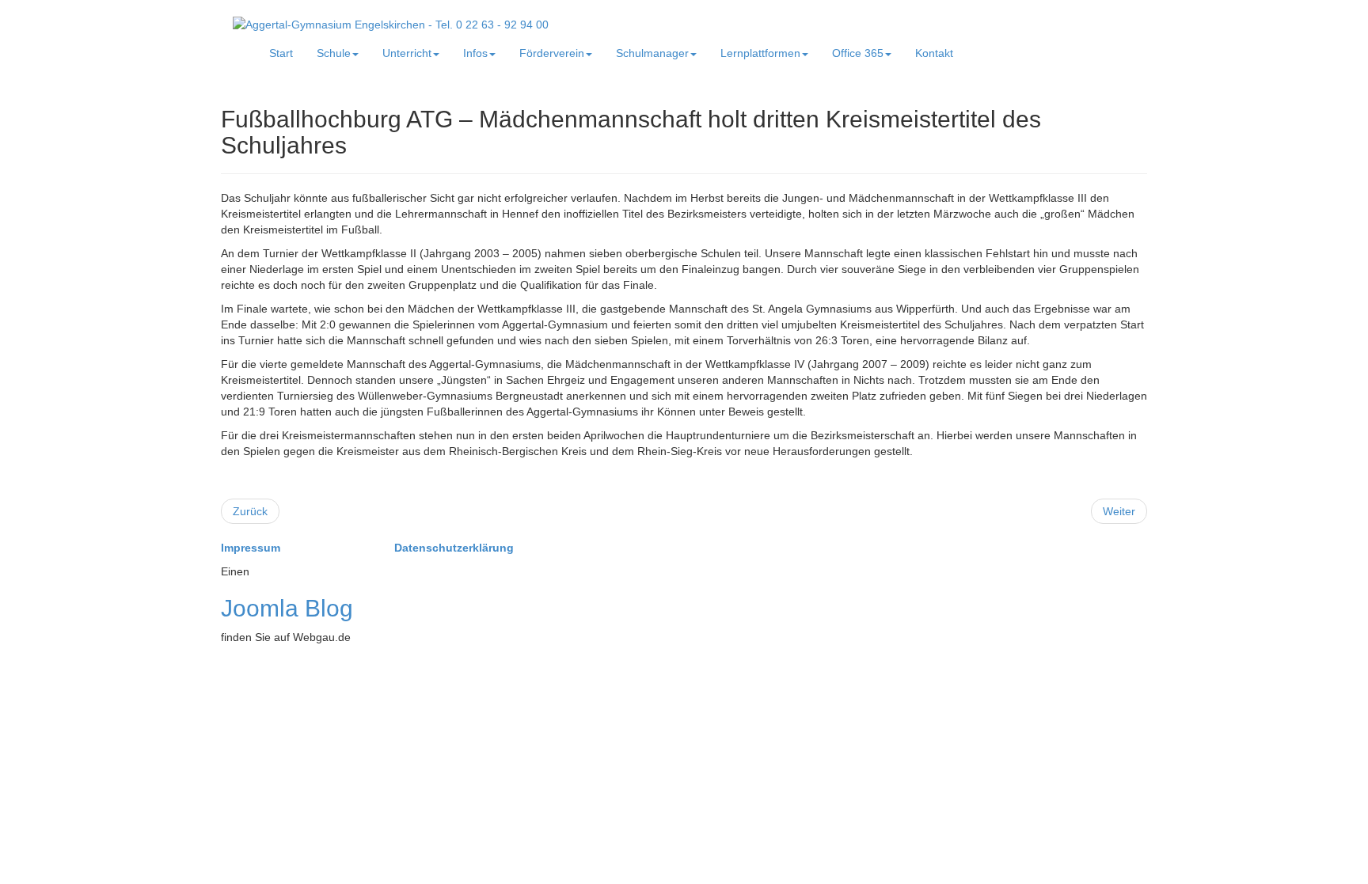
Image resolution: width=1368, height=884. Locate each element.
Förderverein (551, 53)
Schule (334, 53)
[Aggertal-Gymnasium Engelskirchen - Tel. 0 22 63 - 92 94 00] (391, 23)
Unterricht (406, 53)
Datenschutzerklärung (454, 547)
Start (281, 53)
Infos (475, 53)
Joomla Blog (287, 608)
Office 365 (858, 53)
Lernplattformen (760, 53)
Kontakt (934, 53)
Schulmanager (652, 53)
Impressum (252, 547)
